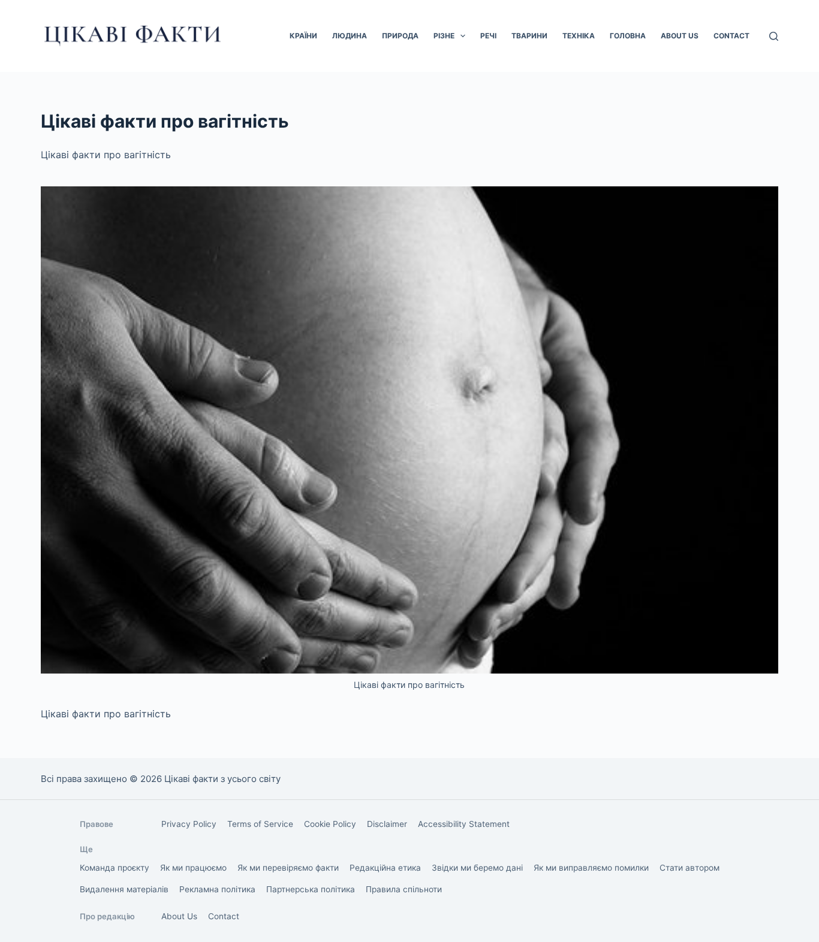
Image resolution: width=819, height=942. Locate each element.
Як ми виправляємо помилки (591, 867)
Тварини (529, 35)
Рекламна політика (217, 889)
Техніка (578, 35)
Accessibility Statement (464, 824)
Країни (303, 35)
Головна (628, 35)
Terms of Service (260, 824)
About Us (679, 35)
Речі (488, 35)
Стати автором (689, 867)
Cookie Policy (330, 824)
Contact (731, 35)
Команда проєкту (114, 867)
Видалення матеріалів (124, 889)
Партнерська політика (310, 889)
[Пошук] (773, 36)
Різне (443, 35)
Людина (349, 35)
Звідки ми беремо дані (477, 867)
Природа (400, 35)
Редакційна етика (385, 867)
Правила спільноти (404, 889)
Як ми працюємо (193, 867)
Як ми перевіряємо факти (288, 867)
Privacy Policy (188, 824)
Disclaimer (387, 824)
